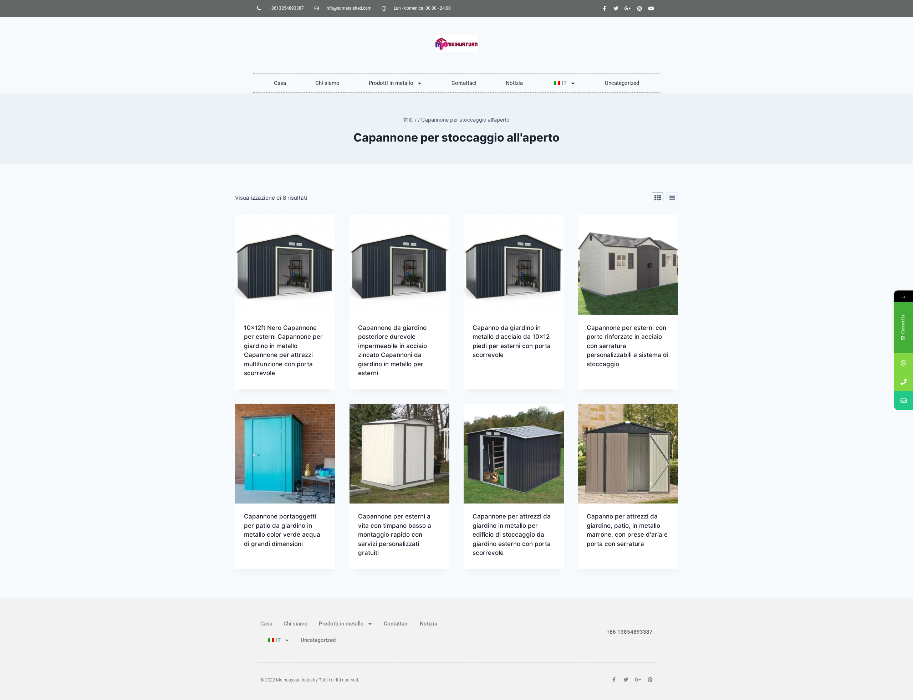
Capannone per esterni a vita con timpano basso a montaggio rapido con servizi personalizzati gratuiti (394, 534)
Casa (280, 83)
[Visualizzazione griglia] (657, 198)
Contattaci (464, 83)
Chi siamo (327, 83)
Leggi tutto (490, 377)
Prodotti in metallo (391, 83)
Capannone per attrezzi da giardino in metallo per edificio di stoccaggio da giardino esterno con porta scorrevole (512, 534)
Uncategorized (622, 83)
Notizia (514, 83)
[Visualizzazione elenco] (672, 198)
